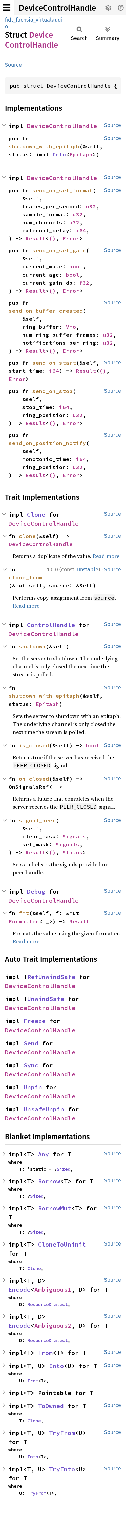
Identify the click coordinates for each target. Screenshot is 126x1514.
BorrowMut (54, 1208)
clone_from (25, 577)
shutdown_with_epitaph (44, 146)
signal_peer (37, 820)
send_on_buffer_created (46, 310)
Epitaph (81, 154)
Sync (31, 1065)
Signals (74, 836)
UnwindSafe (45, 999)
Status (72, 852)
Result (36, 238)
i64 (81, 230)
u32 (91, 206)
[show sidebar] (7, 7)
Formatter (24, 921)
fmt (24, 913)
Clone (36, 514)
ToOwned (51, 1406)
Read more (106, 556)
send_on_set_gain (59, 250)
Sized (63, 1169)
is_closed (34, 745)
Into (59, 154)
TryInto (62, 1469)
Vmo (71, 326)
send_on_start (54, 362)
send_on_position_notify (47, 443)
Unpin (33, 1087)
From (45, 1353)
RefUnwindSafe (51, 977)
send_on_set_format (62, 190)
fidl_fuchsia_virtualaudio (34, 23)
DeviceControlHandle (57, 8)
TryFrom (62, 1433)
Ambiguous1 (52, 1289)
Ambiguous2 (52, 1325)
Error (70, 238)
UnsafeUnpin (44, 1109)
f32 (84, 282)
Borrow (49, 1181)
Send (31, 1043)
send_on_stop (52, 391)
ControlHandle (51, 625)
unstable (87, 569)
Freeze (35, 1021)
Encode (19, 1289)
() (52, 238)
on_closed (34, 778)
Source (13, 65)
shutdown (32, 646)
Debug (36, 891)
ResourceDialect (47, 1304)
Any (43, 1154)
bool (76, 266)
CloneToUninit (62, 1244)
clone (27, 536)
